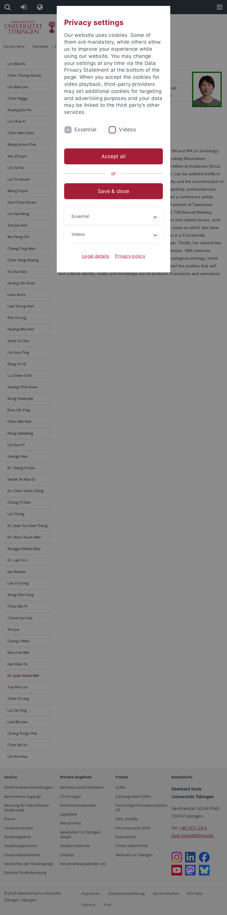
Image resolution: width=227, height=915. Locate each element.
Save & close (113, 191)
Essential (85, 129)
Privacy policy (130, 256)
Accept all (113, 156)
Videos (127, 129)
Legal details (95, 256)
